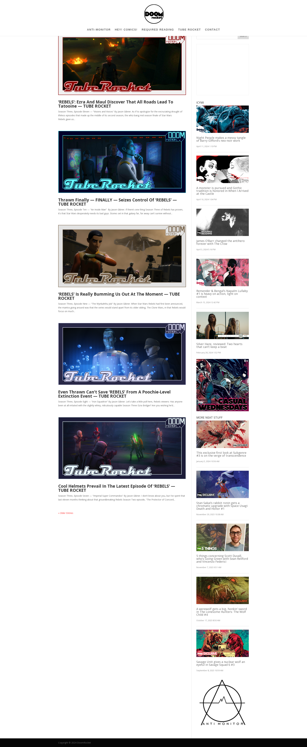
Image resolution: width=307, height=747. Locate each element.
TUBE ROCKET (189, 30)
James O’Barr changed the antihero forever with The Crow (220, 242)
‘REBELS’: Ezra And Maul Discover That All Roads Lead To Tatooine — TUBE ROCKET (115, 104)
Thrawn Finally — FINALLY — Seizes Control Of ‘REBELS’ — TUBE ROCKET (117, 202)
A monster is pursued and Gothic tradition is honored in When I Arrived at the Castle (222, 191)
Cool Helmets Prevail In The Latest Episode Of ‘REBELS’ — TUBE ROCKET (116, 488)
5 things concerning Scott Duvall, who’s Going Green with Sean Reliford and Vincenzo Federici (222, 558)
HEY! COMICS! (126, 30)
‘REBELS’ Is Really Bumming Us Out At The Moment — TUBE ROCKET (119, 296)
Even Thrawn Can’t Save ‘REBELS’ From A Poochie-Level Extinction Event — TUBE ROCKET (114, 394)
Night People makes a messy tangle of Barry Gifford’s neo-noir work (221, 139)
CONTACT (212, 30)
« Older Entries (65, 513)
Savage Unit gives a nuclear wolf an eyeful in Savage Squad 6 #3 (220, 663)
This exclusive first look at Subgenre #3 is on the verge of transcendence (221, 454)
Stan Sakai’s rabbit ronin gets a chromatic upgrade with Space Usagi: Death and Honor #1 (222, 506)
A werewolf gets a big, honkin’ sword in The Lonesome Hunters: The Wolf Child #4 (221, 612)
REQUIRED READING (158, 30)
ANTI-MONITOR (99, 30)
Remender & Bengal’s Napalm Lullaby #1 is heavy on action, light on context (222, 294)
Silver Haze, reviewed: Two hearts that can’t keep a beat (219, 345)
